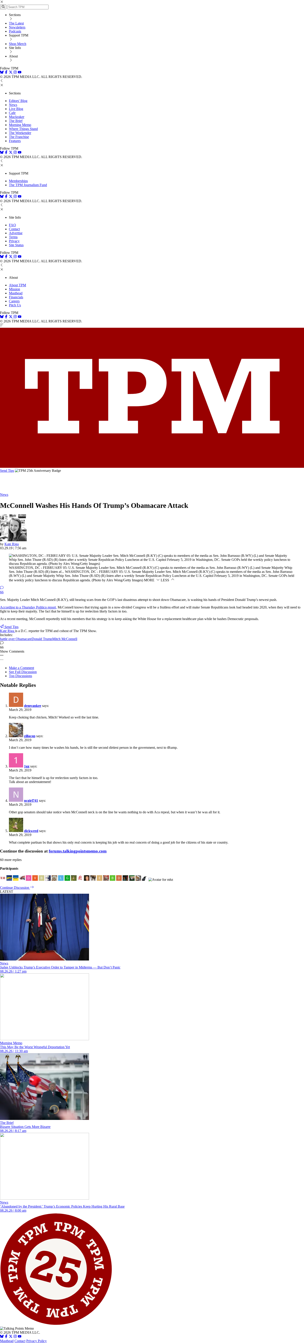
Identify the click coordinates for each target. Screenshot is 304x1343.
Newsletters (17, 27)
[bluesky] (2, 73)
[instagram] (15, 73)
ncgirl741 (31, 800)
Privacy (14, 241)
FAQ (12, 225)
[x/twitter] (11, 73)
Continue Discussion (15, 887)
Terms (13, 237)
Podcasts (15, 31)
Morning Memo (20, 125)
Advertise (15, 233)
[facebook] (6, 73)
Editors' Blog (18, 101)
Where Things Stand (23, 129)
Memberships (18, 181)
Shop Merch (17, 44)
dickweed (31, 831)
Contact (14, 229)
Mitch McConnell (64, 639)
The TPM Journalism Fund (28, 185)
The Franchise (19, 137)
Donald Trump (42, 639)
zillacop (29, 736)
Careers (14, 301)
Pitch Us (15, 305)
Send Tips (7, 470)
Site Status (16, 245)
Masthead (15, 293)
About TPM (17, 285)
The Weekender (20, 133)
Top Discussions (20, 676)
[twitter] (10, 1337)
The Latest (16, 23)
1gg (26, 766)
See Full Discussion (23, 672)
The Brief (15, 121)
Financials (16, 297)
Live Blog (16, 109)
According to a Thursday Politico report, (28, 607)
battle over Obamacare (16, 639)
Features (15, 141)
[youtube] (19, 73)
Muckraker (16, 117)
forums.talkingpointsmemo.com (78, 851)
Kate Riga (11, 544)
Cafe (12, 113)
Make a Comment (21, 668)
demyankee (32, 706)
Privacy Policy (36, 1341)
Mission (14, 289)
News (13, 105)
